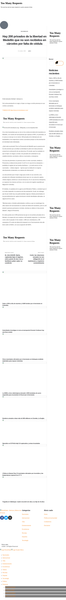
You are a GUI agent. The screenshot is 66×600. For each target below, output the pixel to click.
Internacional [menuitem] (6, 558)
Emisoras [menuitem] (5, 584)
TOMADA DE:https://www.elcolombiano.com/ (15, 110)
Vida (23, 521)
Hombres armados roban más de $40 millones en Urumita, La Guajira (23, 418)
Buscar (51, 59)
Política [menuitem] (5, 581)
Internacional (25, 518)
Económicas (25, 529)
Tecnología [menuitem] (6, 578)
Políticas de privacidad (50, 518)
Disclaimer (47, 525)
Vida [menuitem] (4, 560)
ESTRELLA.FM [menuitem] (9, 590)
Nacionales (24, 31)
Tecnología (25, 540)
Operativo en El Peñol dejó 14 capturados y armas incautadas (21, 443)
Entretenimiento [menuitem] (7, 563)
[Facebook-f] (2, 518)
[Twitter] (6, 518)
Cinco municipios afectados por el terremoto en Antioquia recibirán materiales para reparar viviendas (56, 106)
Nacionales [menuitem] (6, 555)
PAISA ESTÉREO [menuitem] (10, 593)
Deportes (24, 536)
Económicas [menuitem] (6, 566)
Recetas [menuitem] (5, 572)
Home (45, 514)
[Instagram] (10, 518)
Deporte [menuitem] (5, 575)
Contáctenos (47, 521)
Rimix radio (5, 544)
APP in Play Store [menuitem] (10, 596)
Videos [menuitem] (5, 569)
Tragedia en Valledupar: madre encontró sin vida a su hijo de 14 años (23, 501)
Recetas (24, 533)
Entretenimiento (26, 525)
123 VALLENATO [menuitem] (10, 587)
